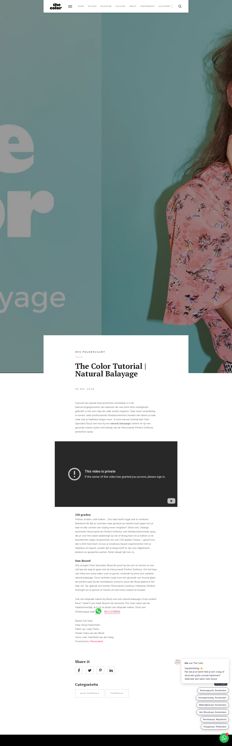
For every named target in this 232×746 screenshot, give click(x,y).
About (133, 6)
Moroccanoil (96, 641)
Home (81, 6)
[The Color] (56, 6)
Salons (92, 6)
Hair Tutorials (89, 693)
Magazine (106, 6)
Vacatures (165, 6)
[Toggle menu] (70, 6)
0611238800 (112, 611)
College (120, 6)
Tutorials (117, 693)
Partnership (147, 6)
